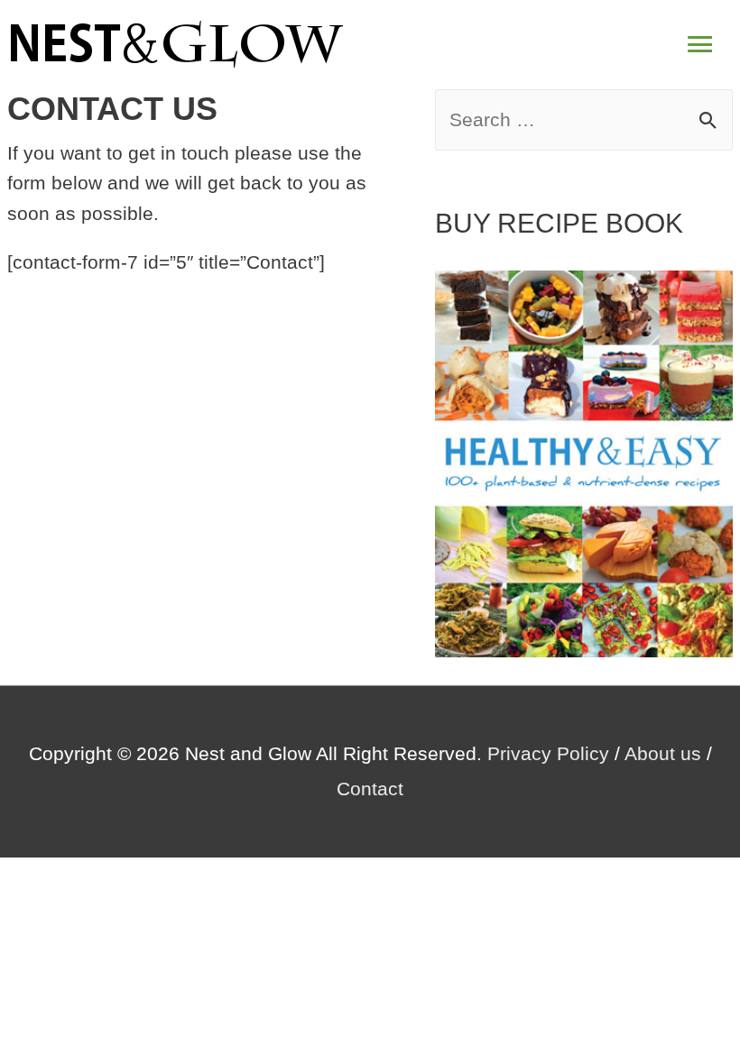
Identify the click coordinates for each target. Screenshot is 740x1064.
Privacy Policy (548, 753)
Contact (370, 788)
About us (662, 753)
